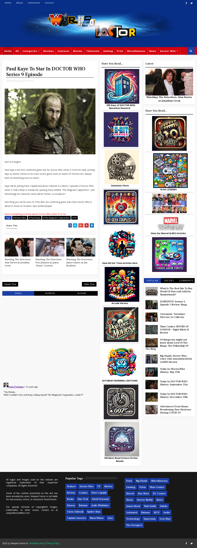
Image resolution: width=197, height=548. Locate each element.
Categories (30, 50)
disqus (18, 293)
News (152, 50)
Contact (49, 2)
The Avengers (134, 525)
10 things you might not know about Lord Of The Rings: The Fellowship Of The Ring (166, 344)
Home (8, 2)
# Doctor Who (19, 217)
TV (99, 486)
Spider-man (94, 511)
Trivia (142, 487)
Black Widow (97, 518)
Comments (34, 2)
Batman (83, 505)
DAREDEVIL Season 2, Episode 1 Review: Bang (173, 303)
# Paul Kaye (34, 217)
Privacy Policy (53, 543)
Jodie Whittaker (100, 505)
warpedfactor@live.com (18, 512)
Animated (131, 512)
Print (120, 50)
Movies (77, 50)
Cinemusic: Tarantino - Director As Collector (173, 316)
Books (70, 499)
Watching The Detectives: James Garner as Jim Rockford (79, 262)
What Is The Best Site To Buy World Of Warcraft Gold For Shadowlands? (176, 291)
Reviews (48, 50)
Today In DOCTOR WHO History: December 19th (174, 395)
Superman (150, 518)
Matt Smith (150, 506)
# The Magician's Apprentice (56, 217)
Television (92, 50)
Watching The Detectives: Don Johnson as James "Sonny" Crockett (49, 262)
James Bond (133, 506)
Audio (166, 512)
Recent (169, 280)
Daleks (163, 506)
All (17, 50)
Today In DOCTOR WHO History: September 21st (174, 383)
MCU (156, 512)
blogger (82, 293)
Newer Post (10, 284)
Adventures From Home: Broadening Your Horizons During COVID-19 (175, 409)
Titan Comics (156, 487)
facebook (50, 293)
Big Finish (141, 480)
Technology (133, 518)
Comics (83, 492)
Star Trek (83, 499)
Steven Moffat (145, 499)
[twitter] (191, 3)
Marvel (130, 493)
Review (71, 492)
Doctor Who (168, 50)
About (19, 2)
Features (63, 50)
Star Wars (143, 493)
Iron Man (165, 518)
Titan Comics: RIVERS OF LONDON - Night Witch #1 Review (174, 329)
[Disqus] (50, 337)
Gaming (108, 50)
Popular (152, 280)
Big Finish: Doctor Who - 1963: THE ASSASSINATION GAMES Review (176, 359)
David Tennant (100, 499)
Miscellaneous (136, 50)
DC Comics (159, 493)
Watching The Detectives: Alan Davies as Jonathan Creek (18, 262)
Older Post (89, 284)
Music (129, 499)
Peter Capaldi (98, 492)
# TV (74, 217)
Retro (160, 499)
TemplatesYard (36, 543)
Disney (71, 505)
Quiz (110, 518)
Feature (71, 486)
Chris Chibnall (75, 511)
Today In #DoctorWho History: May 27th (172, 370)
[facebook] (186, 3)
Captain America (76, 518)
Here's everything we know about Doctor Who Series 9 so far (35, 214)
